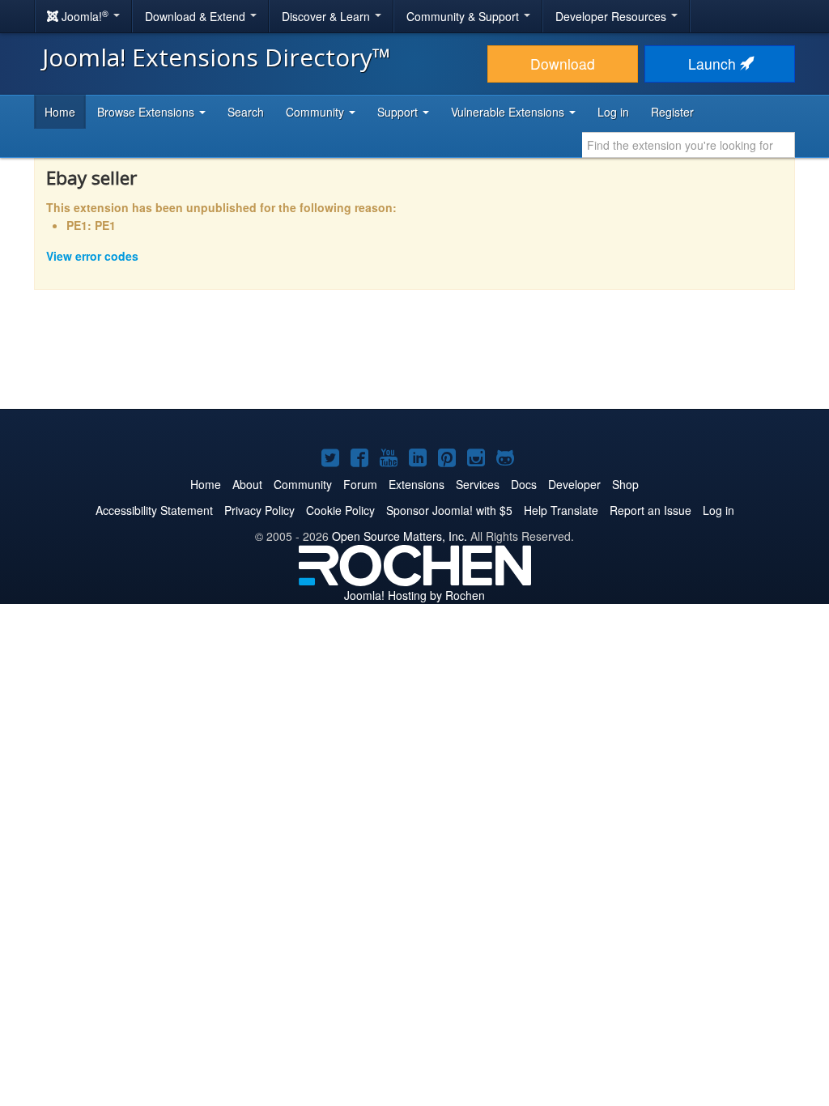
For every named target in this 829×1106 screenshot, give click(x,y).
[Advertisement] (414, 360)
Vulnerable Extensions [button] (509, 112)
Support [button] (399, 112)
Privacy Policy (259, 510)
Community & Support (464, 16)
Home (60, 112)
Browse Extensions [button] (147, 112)
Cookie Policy (340, 510)
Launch (714, 63)
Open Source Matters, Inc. (399, 536)
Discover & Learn (327, 16)
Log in (613, 112)
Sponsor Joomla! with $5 (449, 510)
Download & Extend (197, 16)
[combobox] (688, 145)
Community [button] (316, 112)
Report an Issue (650, 510)
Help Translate (561, 510)
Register (672, 112)
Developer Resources (612, 16)
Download (562, 63)
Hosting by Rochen (414, 595)
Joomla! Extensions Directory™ (216, 57)
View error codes (92, 256)
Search (245, 112)
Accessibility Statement (154, 510)
